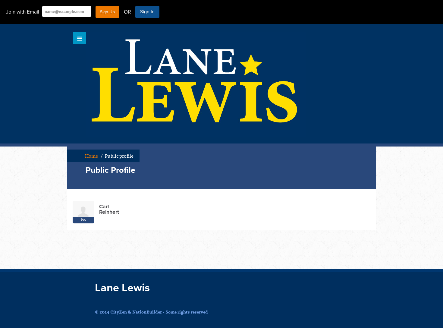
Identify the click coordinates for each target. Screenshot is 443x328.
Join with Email (22, 12)
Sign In (147, 12)
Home (91, 155)
